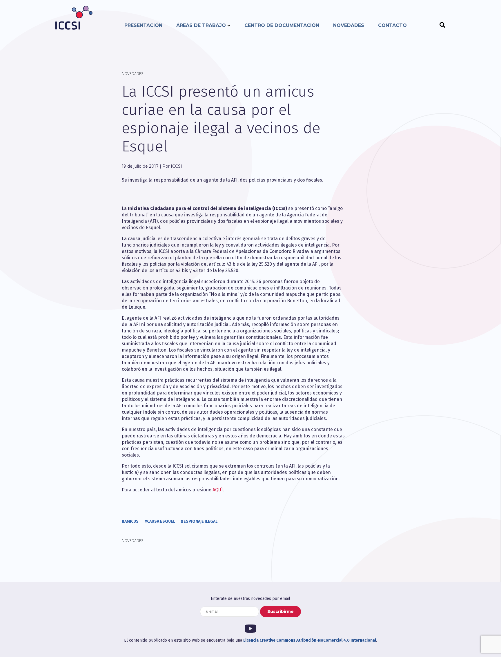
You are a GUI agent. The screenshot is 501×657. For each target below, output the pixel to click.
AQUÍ (218, 490)
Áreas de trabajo (201, 25)
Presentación (143, 25)
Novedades (348, 25)
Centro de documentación (281, 25)
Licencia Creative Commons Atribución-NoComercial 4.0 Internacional (309, 640)
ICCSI (73, 18)
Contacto (392, 25)
